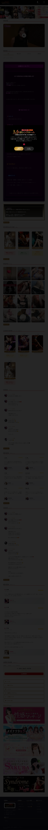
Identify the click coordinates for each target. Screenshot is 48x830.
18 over (19, 149)
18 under (29, 149)
